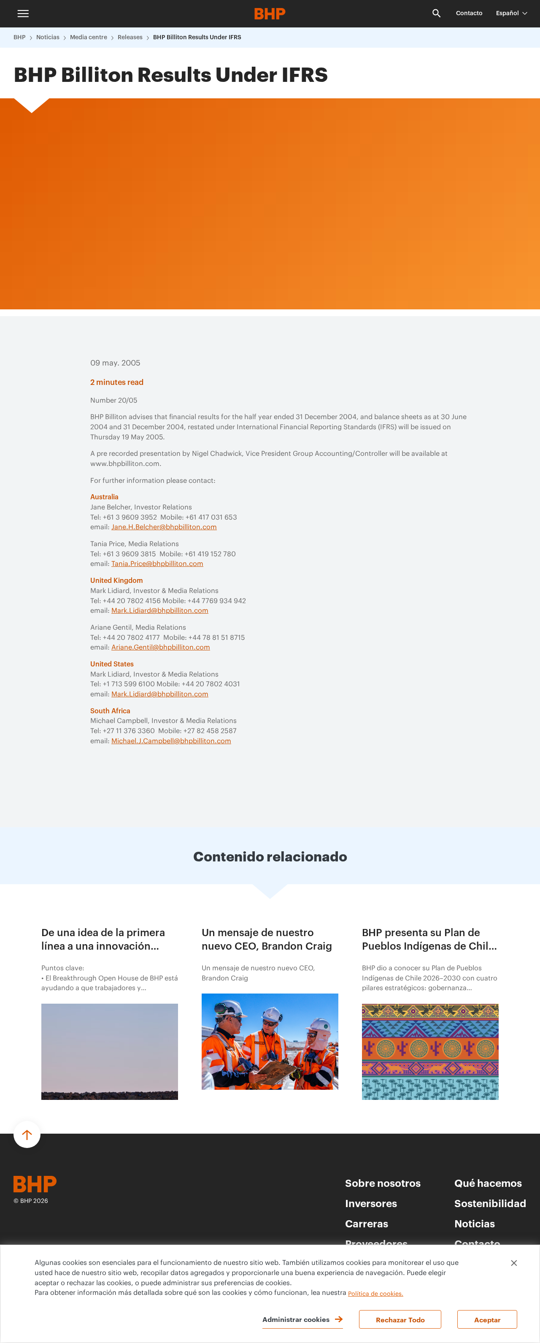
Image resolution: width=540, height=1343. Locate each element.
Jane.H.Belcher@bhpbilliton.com (164, 527)
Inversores (371, 1203)
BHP (20, 38)
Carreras (366, 1223)
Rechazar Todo (400, 1319)
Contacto (469, 13)
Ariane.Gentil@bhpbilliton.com (160, 647)
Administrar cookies (295, 1319)
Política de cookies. (375, 1294)
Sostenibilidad (490, 1203)
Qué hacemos (488, 1182)
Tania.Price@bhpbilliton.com (157, 563)
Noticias (47, 38)
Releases (130, 38)
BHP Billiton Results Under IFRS (197, 38)
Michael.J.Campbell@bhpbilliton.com (171, 741)
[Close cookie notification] (514, 1263)
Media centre (88, 38)
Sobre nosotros (383, 1182)
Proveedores (376, 1243)
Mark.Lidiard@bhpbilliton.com (159, 610)
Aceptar (487, 1319)
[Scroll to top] (27, 1134)
